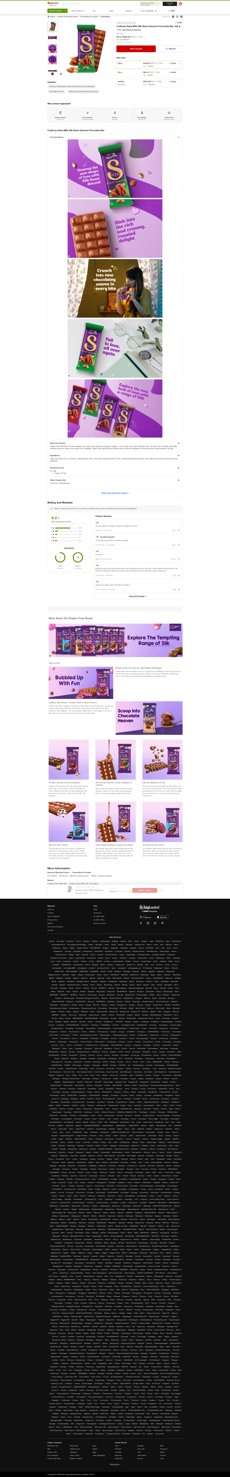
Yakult (162, 1452)
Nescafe (141, 1446)
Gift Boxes (64, 876)
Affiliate (50, 923)
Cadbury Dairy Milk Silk (126, 22)
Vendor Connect (99, 923)
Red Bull (118, 1449)
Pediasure (163, 1449)
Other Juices (75, 1455)
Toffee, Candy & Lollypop (101, 876)
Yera (139, 1452)
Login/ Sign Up (170, 3)
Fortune (163, 1455)
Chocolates (52, 876)
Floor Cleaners (52, 1455)
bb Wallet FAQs (99, 916)
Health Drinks (75, 1449)
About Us (50, 909)
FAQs (95, 909)
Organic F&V (52, 1452)
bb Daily (50, 930)
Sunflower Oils (52, 1446)
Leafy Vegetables (98, 1455)
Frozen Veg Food (53, 1458)
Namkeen (73, 1452)
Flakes (94, 1449)
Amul (117, 1446)
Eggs (94, 1452)
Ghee (94, 1446)
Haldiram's (119, 1458)
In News (50, 913)
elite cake (141, 1449)
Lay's (162, 1458)
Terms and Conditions (55, 927)
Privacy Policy (52, 920)
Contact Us (97, 913)
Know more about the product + (115, 493)
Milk (48, 1449)
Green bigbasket (53, 916)
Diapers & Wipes (76, 1458)
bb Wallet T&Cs (98, 920)
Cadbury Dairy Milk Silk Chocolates (83, 883)
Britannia (118, 1455)
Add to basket (136, 49)
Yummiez (118, 1452)
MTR (161, 1446)
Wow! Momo (142, 1455)
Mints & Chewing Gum (80, 876)
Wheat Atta (74, 1446)
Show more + (115, 1464)
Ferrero (140, 1458)
